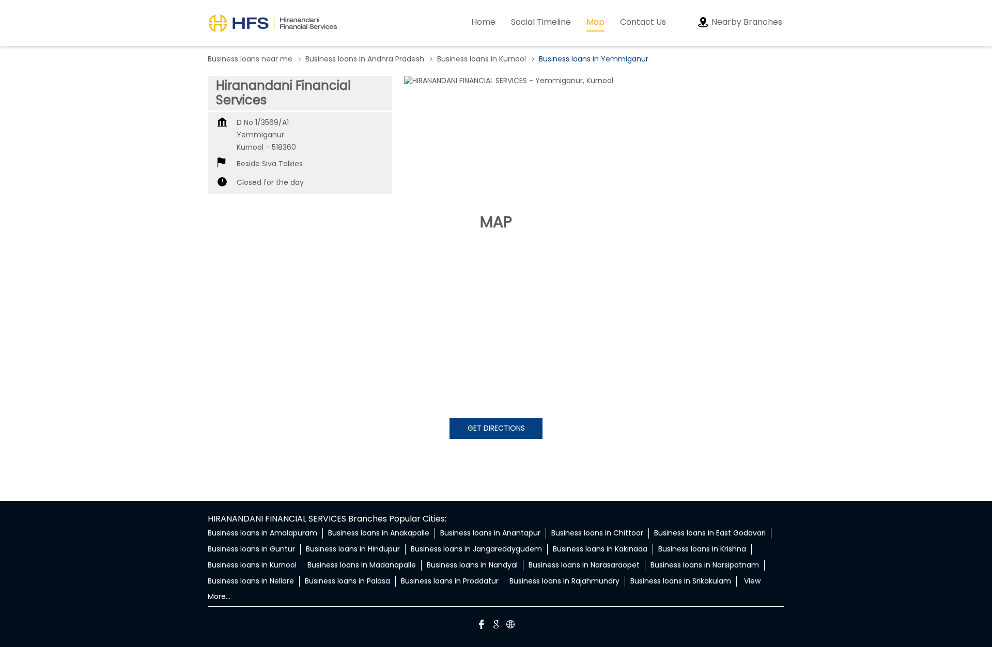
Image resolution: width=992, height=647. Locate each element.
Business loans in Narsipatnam (704, 565)
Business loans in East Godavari (710, 533)
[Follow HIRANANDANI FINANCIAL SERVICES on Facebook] (481, 626)
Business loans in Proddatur (450, 581)
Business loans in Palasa (347, 581)
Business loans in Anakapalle (378, 533)
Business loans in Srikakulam (680, 581)
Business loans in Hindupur (353, 549)
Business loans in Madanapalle (361, 565)
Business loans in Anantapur (490, 533)
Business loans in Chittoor (597, 533)
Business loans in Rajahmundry (564, 581)
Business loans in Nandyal (472, 565)
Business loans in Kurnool (252, 565)
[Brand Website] (510, 626)
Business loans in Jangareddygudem (476, 549)
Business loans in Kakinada (600, 549)
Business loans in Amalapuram (262, 533)
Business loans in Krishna (702, 549)
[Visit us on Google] (496, 626)
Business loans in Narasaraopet (584, 565)
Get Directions (496, 428)
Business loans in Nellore (251, 581)
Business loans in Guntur (251, 549)
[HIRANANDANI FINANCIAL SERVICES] (273, 23)
